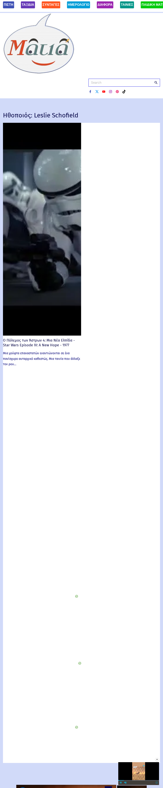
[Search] (156, 82)
